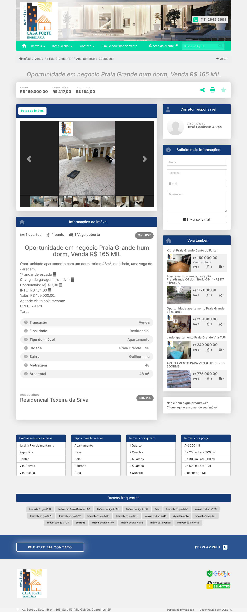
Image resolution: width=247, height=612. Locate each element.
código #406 (132, 522)
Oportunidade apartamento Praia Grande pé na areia (196, 310)
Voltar (223, 59)
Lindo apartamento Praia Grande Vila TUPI (197, 337)
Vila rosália (27, 473)
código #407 (103, 522)
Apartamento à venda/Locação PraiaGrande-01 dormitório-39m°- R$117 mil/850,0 (195, 279)
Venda (39, 59)
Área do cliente (163, 46)
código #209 (206, 509)
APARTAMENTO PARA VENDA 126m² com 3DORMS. (196, 364)
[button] (30, 159)
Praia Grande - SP (59, 59)
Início (27, 59)
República (26, 452)
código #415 (127, 516)
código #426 (41, 516)
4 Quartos (136, 466)
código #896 (108, 509)
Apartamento (85, 59)
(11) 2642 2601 (213, 19)
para (160, 522)
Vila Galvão (27, 466)
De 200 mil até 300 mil (200, 452)
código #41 (205, 516)
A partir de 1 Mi (195, 473)
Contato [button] (85, 46)
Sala (77, 459)
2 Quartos (136, 452)
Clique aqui (174, 407)
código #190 (137, 509)
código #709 (98, 516)
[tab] (32, 111)
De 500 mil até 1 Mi (197, 466)
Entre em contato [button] (52, 547)
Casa (78, 452)
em (74, 509)
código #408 (58, 522)
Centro (24, 459)
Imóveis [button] (36, 46)
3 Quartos (136, 459)
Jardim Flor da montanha (36, 445)
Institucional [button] (60, 46)
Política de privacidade (180, 609)
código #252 (177, 509)
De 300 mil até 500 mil (200, 459)
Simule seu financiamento (119, 46)
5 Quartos (136, 473)
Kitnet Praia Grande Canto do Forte (192, 250)
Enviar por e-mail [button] (198, 219)
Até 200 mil (192, 445)
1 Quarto (135, 445)
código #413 (156, 516)
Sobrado (80, 466)
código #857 (40, 509)
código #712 (70, 516)
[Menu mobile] (24, 46)
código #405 (188, 522)
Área (77, 473)
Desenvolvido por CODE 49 (216, 609)
